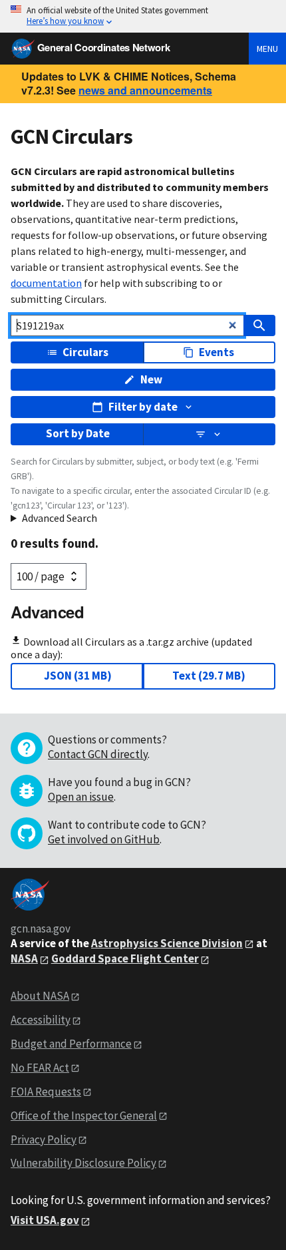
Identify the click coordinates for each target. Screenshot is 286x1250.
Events (216, 352)
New (151, 379)
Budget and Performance (71, 1043)
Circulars (85, 352)
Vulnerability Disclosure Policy (83, 1162)
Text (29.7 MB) (208, 675)
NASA (24, 958)
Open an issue (81, 796)
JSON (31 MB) (78, 675)
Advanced (47, 611)
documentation (46, 283)
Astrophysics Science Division (167, 943)
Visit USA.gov (45, 1220)
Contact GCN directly (98, 754)
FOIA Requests (46, 1091)
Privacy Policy (43, 1139)
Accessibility (41, 1019)
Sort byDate (78, 433)
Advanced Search (59, 518)
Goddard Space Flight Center (125, 958)
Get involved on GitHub (104, 839)
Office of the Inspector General (84, 1115)
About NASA (40, 995)
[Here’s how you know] (143, 16)
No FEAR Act (40, 1067)
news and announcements (145, 90)
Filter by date (143, 406)
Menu (267, 49)
